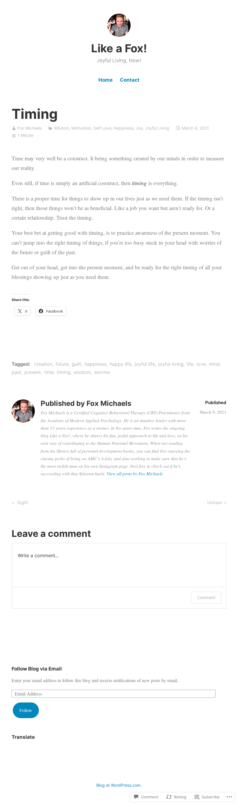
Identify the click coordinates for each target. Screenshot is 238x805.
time (49, 372)
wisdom (82, 372)
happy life (120, 364)
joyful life (145, 364)
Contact (130, 80)
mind (214, 364)
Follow (25, 710)
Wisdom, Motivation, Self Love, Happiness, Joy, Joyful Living (111, 127)
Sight (19, 503)
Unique (214, 503)
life (190, 364)
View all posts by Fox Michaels (135, 473)
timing (64, 372)
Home (105, 80)
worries (102, 372)
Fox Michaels (29, 127)
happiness (95, 364)
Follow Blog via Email (37, 669)
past (16, 372)
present (32, 372)
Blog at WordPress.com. (119, 785)
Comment (206, 597)
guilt (76, 364)
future (61, 364)
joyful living (170, 364)
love (201, 364)
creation (43, 364)
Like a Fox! (119, 48)
